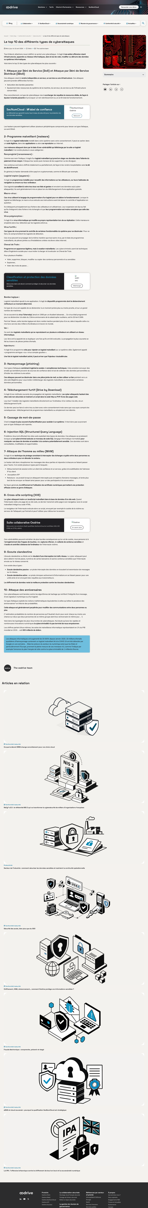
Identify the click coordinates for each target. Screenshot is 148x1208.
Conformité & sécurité (24, 36)
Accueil (6, 36)
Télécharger (77, 286)
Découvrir (77, 116)
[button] (105, 89)
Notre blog (13, 36)
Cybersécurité (37, 36)
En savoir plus (77, 527)
